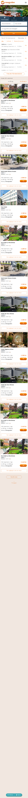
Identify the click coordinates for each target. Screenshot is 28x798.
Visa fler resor (14, 477)
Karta (19, 795)
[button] (7, 24)
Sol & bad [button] (9, 41)
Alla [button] (3, 41)
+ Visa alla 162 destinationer (14, 73)
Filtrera (11, 795)
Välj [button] (26, 45)
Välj (23, 109)
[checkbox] (2, 85)
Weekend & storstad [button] (18, 41)
